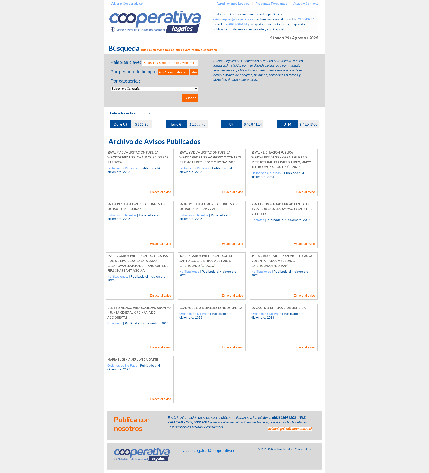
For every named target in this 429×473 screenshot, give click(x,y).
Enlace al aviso (160, 192)
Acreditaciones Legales (233, 3)
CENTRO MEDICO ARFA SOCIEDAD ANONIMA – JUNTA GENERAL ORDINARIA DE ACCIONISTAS (139, 312)
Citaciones (114, 323)
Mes (194, 72)
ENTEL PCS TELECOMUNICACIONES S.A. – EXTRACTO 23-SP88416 (136, 206)
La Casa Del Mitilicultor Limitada (278, 307)
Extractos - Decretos (121, 215)
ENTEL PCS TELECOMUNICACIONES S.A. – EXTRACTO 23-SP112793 (208, 206)
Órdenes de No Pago (194, 313)
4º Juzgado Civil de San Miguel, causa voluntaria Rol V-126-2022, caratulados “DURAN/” (281, 260)
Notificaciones (117, 276)
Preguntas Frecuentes (271, 3)
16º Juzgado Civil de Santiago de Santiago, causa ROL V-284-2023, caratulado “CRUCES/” (206, 260)
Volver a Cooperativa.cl (127, 3)
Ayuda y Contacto (305, 3)
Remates (257, 220)
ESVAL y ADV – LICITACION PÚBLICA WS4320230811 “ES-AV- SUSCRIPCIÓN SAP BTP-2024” (137, 157)
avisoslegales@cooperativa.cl (233, 19)
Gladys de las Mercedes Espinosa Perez (210, 307)
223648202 (306, 19)
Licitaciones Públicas (122, 168)
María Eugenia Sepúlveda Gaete (132, 359)
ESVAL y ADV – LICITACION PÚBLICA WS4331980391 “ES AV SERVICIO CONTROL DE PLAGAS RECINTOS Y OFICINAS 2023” (210, 157)
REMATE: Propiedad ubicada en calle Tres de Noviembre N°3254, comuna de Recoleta (281, 209)
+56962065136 (236, 24)
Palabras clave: (126, 62)
